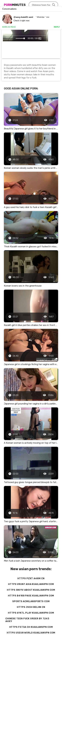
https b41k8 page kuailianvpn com (31, 595)
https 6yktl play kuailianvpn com (31, 612)
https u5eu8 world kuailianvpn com (31, 632)
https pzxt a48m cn (30, 578)
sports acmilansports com (31, 601)
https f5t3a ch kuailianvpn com (31, 627)
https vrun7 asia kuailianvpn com (31, 584)
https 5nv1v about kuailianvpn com (31, 590)
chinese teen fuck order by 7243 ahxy (27, 620)
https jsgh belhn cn (31, 607)
